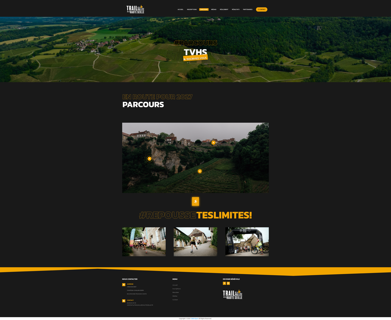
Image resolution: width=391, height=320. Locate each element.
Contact (175, 299)
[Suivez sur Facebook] (224, 283)
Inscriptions (176, 288)
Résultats (175, 292)
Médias (174, 296)
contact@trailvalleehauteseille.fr (140, 305)
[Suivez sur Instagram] (228, 283)
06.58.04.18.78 (131, 303)
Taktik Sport (194, 318)
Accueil (174, 285)
